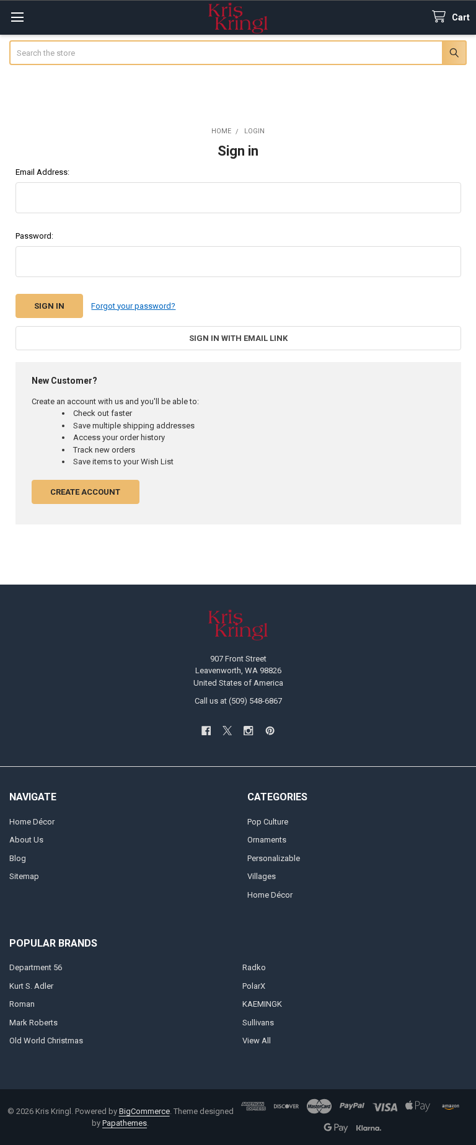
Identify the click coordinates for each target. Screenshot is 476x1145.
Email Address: (42, 172)
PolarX (253, 986)
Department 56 (35, 967)
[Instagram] (249, 731)
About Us (26, 839)
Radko (254, 967)
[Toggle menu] (17, 17)
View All (256, 1040)
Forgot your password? (133, 306)
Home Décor (32, 821)
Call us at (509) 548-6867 (238, 700)
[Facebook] (206, 731)
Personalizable (273, 858)
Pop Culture (267, 821)
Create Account (85, 492)
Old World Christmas (46, 1040)
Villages (261, 876)
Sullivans (258, 1022)
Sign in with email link (238, 338)
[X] (227, 731)
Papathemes (124, 1123)
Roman (22, 1004)
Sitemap (24, 876)
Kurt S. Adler (31, 986)
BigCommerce (144, 1111)
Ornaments (266, 839)
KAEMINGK (262, 1004)
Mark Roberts (33, 1022)
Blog (17, 858)
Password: (34, 236)
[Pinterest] (270, 731)
